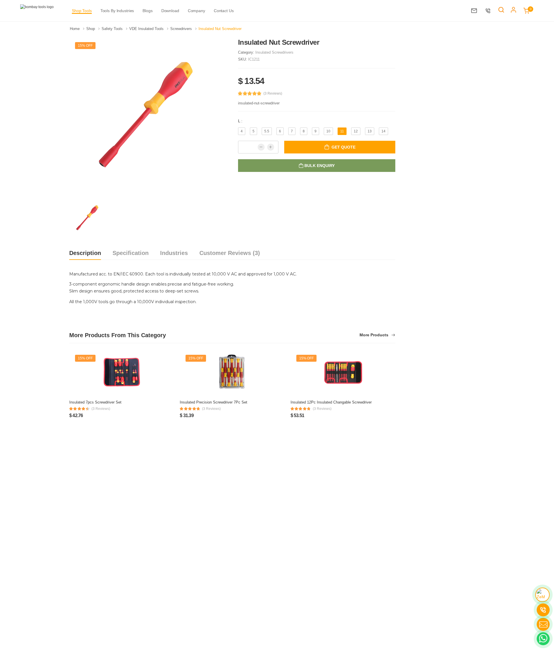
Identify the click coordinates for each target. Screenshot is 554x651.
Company (196, 10)
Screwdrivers (181, 29)
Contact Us (224, 10)
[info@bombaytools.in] (475, 10)
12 (356, 131)
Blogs (147, 10)
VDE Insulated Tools (147, 29)
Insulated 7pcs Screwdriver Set (95, 402)
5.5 (266, 131)
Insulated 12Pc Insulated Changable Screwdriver (331, 402)
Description (85, 253)
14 (383, 131)
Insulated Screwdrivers (274, 52)
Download (170, 10)
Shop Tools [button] (82, 10)
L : (240, 121)
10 (328, 131)
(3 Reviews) (272, 93)
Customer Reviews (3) (229, 253)
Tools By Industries (117, 10)
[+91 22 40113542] (489, 10)
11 (342, 131)
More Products (375, 335)
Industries (174, 253)
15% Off (85, 46)
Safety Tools (113, 29)
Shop (91, 29)
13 (370, 131)
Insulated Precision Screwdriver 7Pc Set (213, 402)
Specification (131, 253)
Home (75, 29)
